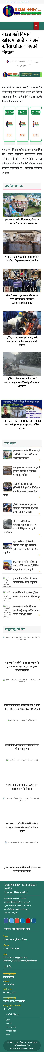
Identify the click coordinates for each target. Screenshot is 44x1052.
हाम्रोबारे (9, 1023)
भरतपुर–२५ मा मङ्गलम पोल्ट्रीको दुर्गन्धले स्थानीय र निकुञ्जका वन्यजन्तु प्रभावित (22, 259)
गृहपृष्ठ (8, 1020)
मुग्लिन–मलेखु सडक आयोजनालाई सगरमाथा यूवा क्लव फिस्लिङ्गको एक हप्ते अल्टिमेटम (22, 382)
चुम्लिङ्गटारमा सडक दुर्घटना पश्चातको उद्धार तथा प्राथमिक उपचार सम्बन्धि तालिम (22, 341)
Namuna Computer (27, 1048)
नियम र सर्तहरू (11, 1027)
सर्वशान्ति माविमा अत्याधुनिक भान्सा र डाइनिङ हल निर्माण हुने (26, 594)
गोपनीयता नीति (11, 1031)
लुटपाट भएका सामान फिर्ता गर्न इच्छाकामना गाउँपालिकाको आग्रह (22, 869)
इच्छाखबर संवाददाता (17, 61)
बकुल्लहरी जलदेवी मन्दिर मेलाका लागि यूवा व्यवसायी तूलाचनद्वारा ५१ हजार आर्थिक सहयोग (22, 424)
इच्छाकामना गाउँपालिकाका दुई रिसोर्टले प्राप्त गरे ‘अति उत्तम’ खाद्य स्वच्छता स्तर (22, 221)
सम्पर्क (8, 1035)
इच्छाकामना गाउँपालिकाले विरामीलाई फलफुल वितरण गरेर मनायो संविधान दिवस (27, 610)
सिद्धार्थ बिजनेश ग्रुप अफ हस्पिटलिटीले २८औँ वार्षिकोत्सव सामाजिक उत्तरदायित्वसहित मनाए (22, 299)
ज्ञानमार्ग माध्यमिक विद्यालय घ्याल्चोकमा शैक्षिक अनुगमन (25, 580)
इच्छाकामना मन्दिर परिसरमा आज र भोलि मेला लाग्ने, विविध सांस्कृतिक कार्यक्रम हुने (26, 565)
